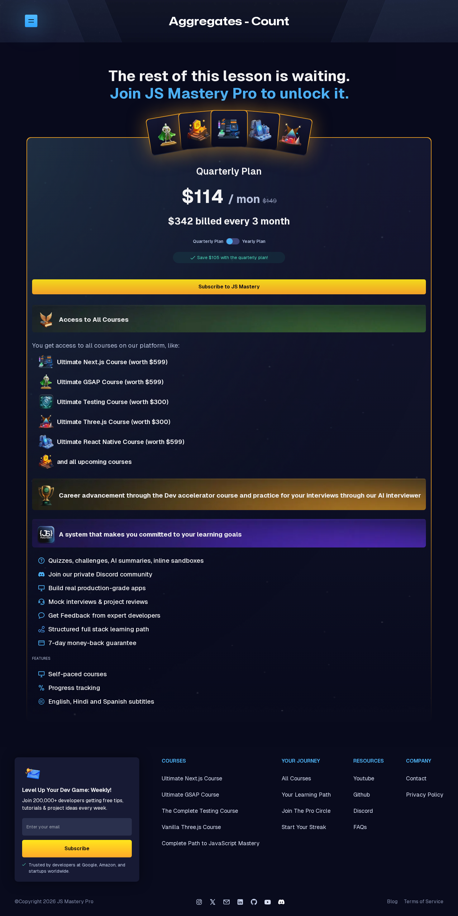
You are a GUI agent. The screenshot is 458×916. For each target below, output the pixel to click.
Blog (392, 901)
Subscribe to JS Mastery (229, 287)
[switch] (233, 241)
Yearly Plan (253, 241)
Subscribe (76, 848)
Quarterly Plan (208, 241)
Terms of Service (423, 901)
